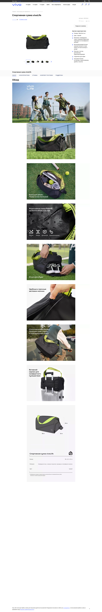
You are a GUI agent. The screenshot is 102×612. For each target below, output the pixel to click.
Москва (19, 1)
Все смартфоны (56, 4)
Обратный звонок (56, 1)
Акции (74, 4)
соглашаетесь (66, 607)
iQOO (48, 4)
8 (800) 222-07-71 (46, 1)
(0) (17, 19)
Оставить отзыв (23, 19)
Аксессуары (66, 4)
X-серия (28, 4)
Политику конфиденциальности (27, 609)
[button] (51, 61)
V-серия (35, 4)
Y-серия (42, 4)
